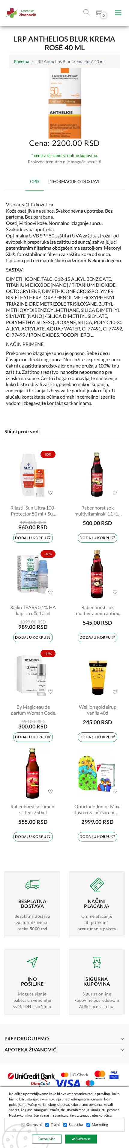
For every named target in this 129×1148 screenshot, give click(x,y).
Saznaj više (46, 1139)
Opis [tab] (34, 181)
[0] (99, 13)
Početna (21, 61)
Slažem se (83, 1139)
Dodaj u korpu (31, 538)
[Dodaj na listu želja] (50, 493)
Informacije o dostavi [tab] (73, 181)
